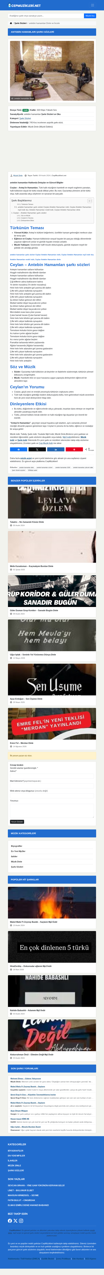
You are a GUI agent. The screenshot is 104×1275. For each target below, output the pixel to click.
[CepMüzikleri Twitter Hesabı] (16, 1221)
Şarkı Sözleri (20, 23)
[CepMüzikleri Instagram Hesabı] (21, 1221)
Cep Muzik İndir (46, 443)
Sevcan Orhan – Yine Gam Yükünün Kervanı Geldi (36, 1185)
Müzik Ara (90, 16)
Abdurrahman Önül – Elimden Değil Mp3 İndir (31, 1055)
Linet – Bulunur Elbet (21, 1190)
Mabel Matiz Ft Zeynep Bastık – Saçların (28, 1086)
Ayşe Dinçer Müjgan (19, 1111)
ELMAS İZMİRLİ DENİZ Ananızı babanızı (28, 1205)
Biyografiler (16, 846)
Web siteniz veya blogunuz (29, 791)
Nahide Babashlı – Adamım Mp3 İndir (27, 1010)
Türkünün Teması (27, 204)
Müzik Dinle (18, 175)
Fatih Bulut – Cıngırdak (21, 1200)
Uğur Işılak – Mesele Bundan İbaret (26, 1127)
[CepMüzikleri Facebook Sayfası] (10, 1221)
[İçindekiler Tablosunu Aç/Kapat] (88, 201)
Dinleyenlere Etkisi (27, 220)
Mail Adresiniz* (25, 781)
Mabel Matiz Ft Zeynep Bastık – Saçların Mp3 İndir (33, 922)
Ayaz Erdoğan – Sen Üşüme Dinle (26, 699)
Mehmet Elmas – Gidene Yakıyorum (26, 1078)
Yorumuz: (14, 801)
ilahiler (14, 856)
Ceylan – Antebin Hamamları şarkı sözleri (29, 213)
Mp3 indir (67, 437)
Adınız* (13, 771)
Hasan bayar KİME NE (20, 1119)
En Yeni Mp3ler (18, 851)
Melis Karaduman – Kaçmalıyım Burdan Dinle (31, 566)
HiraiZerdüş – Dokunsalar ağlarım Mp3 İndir (31, 966)
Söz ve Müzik (25, 215)
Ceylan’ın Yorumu (27, 218)
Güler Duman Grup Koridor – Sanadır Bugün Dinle (34, 610)
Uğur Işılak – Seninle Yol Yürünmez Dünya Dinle (33, 655)
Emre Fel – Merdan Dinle (21, 743)
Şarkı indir (22, 440)
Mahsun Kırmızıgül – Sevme (23, 1195)
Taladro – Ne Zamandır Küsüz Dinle (27, 522)
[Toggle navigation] (92, 5)
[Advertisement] (52, 152)
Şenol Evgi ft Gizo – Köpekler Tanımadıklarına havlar (33, 1095)
